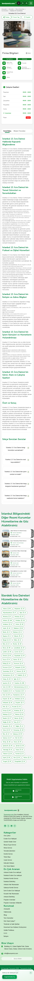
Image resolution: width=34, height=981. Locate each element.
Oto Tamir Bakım (9, 866)
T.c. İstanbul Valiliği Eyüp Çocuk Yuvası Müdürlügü (14, 561)
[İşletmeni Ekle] (19, 3)
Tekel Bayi (7, 857)
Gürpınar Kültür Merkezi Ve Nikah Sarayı (16, 530)
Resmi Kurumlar (20, 9)
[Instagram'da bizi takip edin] (14, 825)
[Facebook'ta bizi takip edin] (5, 825)
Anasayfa (4, 9)
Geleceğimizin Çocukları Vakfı (18, 571)
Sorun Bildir (18, 958)
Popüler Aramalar (9, 900)
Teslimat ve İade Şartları (11, 924)
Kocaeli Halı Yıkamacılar (11, 894)
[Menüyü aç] (31, 3)
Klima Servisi (8, 848)
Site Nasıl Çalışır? (9, 921)
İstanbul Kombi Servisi (11, 878)
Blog (5, 915)
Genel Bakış (7, 131)
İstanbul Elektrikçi (9, 881)
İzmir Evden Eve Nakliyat (12, 891)
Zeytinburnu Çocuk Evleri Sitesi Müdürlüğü (15, 551)
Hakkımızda (7, 912)
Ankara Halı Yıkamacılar (11, 884)
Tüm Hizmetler (8, 918)
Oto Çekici (7, 836)
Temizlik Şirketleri (9, 851)
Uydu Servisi (8, 860)
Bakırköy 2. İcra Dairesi (16, 581)
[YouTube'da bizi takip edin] (11, 825)
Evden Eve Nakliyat (10, 839)
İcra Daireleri (5, 11)
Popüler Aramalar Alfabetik (13, 903)
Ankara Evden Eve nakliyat (12, 872)
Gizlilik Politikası (9, 930)
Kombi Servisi (8, 854)
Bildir (29, 53)
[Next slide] (30, 34)
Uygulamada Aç (9, 977)
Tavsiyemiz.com (9, 814)
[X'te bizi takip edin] (8, 825)
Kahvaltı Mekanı (9, 863)
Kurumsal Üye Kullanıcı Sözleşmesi (15, 927)
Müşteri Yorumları (19, 131)
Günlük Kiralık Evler (10, 842)
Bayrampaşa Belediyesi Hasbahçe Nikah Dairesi (14, 540)
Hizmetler (11, 9)
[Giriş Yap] (23, 3)
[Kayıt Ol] (27, 3)
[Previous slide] (4, 34)
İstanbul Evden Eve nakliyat (13, 875)
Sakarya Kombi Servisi (11, 888)
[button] (17, 448)
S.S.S (5, 933)
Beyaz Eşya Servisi (10, 845)
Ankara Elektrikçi (9, 897)
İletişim (6, 936)
